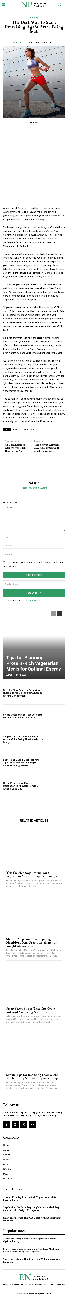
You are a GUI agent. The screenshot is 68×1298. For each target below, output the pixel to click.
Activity (34, 17)
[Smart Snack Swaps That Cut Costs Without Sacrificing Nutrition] (55, 716)
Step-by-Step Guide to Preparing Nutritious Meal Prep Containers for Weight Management (23, 693)
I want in (32, 593)
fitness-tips (28, 429)
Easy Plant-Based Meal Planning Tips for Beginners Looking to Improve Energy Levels (21, 762)
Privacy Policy (34, 601)
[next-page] (59, 613)
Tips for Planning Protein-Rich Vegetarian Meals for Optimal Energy (33, 663)
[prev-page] (53, 613)
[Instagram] (15, 1124)
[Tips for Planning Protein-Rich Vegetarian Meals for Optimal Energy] (34, 643)
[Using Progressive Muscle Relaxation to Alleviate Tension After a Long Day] (55, 786)
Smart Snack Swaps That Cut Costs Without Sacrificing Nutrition (22, 716)
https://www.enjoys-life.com (34, 488)
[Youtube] (32, 1124)
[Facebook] (6, 1124)
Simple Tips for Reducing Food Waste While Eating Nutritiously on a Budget (23, 739)
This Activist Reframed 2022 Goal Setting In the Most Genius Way (47, 447)
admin (19, 42)
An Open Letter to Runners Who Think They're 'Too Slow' (15, 447)
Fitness (16, 429)
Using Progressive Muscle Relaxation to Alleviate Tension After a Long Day (20, 786)
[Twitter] (23, 1124)
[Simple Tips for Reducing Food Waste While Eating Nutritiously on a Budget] (55, 739)
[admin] (34, 469)
